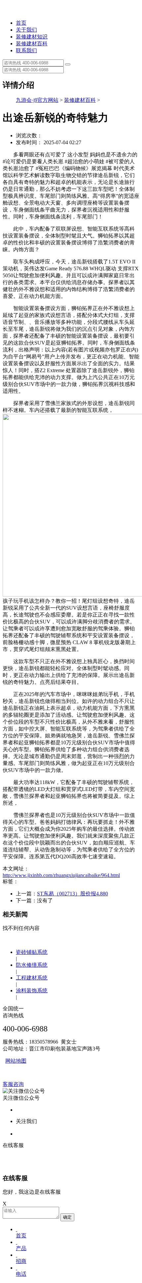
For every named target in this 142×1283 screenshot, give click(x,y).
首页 (21, 23)
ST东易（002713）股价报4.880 (72, 893)
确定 (67, 1217)
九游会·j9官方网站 (37, 100)
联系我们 (26, 50)
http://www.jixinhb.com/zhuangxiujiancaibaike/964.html (61, 875)
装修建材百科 (32, 43)
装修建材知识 (32, 36)
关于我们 (26, 30)
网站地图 (15, 1061)
